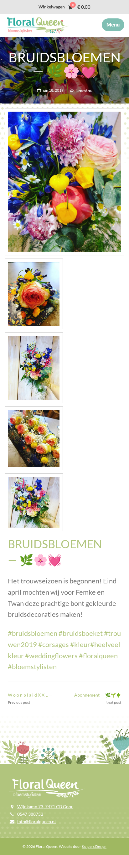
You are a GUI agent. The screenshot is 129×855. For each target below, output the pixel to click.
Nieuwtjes (83, 90)
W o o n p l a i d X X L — (30, 695)
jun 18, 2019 (53, 90)
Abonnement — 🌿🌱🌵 (97, 695)
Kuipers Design (94, 846)
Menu (113, 24)
